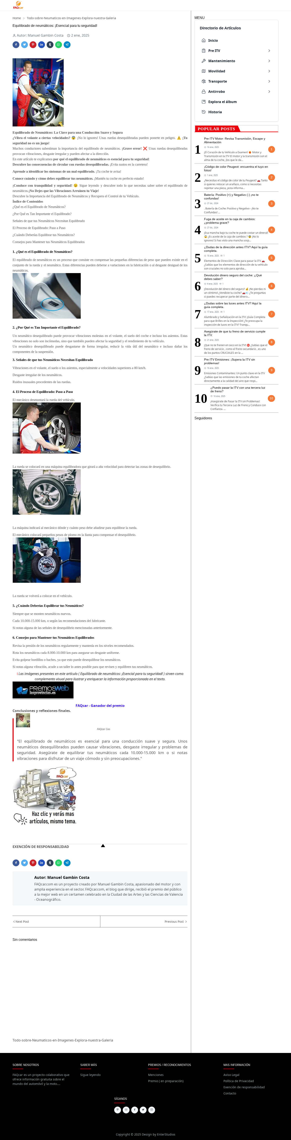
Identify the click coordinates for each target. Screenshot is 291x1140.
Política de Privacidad (238, 1081)
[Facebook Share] (16, 44)
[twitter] (143, 1110)
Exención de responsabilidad (244, 1087)
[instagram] (151, 1110)
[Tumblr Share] (50, 44)
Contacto (229, 1093)
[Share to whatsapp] (58, 44)
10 (271, 398)
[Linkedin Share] (41, 44)
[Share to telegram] (67, 44)
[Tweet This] (24, 44)
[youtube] (126, 1110)
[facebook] (134, 1110)
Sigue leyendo (90, 1075)
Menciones (156, 1075)
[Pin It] (33, 44)
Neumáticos (43, 132)
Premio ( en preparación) (165, 1081)
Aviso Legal (231, 1075)
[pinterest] (117, 1110)
